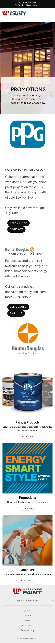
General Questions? (27, 601)
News (27, 620)
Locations (28, 615)
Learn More (27, 436)
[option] (27, 4)
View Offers (28, 508)
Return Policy (27, 630)
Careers (27, 610)
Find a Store (27, 580)
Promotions (27, 625)
